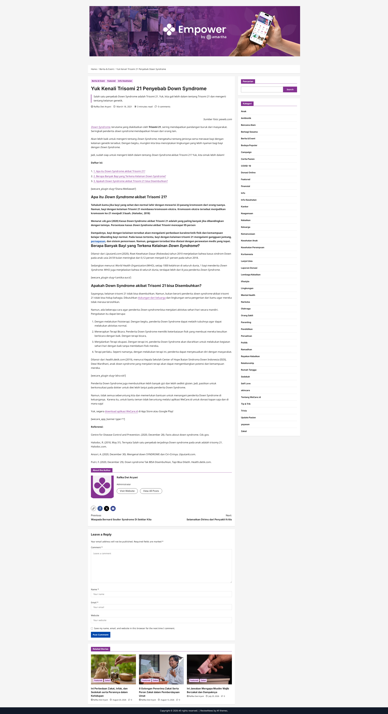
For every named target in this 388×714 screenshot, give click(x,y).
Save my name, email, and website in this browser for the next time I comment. (134, 628)
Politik (244, 342)
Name (95, 589)
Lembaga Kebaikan (251, 274)
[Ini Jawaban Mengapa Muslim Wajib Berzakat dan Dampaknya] (209, 669)
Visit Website (127, 491)
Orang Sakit (247, 315)
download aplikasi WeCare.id (121, 411)
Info (243, 193)
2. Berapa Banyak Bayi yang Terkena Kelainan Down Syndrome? (130, 176)
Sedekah (245, 376)
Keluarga (245, 227)
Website (95, 615)
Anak (243, 111)
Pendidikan (247, 329)
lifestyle (245, 281)
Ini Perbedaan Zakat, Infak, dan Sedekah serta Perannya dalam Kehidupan (109, 692)
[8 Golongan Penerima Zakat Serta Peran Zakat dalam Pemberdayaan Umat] (161, 669)
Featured (111, 81)
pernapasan (98, 241)
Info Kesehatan (125, 81)
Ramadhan (246, 349)
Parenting (246, 322)
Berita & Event (98, 81)
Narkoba (245, 301)
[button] (93, 508)
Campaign (246, 152)
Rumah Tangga (248, 369)
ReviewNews (206, 710)
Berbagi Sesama (249, 131)
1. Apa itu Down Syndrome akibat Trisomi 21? (119, 171)
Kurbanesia (247, 254)
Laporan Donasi (249, 267)
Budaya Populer (249, 145)
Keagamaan (247, 213)
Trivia (244, 410)
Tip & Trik (246, 403)
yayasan (245, 424)
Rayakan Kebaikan (250, 356)
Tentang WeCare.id (251, 397)
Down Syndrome (100, 127)
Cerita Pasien (248, 159)
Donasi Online (248, 172)
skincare (245, 390)
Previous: (121, 517)
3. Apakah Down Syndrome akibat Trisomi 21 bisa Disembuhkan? (131, 181)
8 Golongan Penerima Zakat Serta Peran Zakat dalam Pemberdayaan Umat (159, 692)
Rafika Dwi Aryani (102, 106)
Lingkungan (247, 288)
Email (94, 602)
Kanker (244, 206)
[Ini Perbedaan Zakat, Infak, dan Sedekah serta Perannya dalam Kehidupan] (113, 669)
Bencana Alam (248, 125)
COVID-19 (246, 165)
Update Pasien (248, 417)
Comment (97, 547)
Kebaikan (246, 220)
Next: (209, 517)
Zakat (107, 680)
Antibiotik (246, 118)
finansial (245, 186)
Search (290, 89)
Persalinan (246, 335)
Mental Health (248, 295)
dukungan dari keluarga (152, 297)
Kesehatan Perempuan (252, 247)
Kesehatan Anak (249, 240)
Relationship (247, 363)
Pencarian (248, 81)
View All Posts (151, 491)
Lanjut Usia (247, 261)
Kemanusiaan (248, 233)
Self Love (246, 383)
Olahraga (246, 308)
